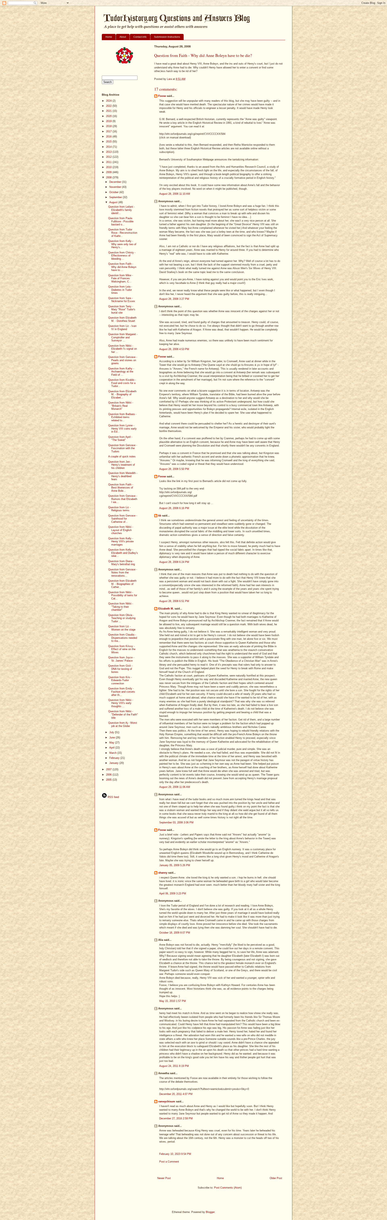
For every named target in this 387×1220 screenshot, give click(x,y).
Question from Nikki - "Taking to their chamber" (120, 606)
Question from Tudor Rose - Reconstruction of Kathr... (122, 232)
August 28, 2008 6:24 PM (174, 561)
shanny (162, 872)
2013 (109, 151)
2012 (109, 156)
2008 (109, 177)
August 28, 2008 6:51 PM (174, 601)
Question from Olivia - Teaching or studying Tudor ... (121, 618)
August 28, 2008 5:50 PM (174, 468)
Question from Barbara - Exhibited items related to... (122, 417)
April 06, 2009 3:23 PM (172, 893)
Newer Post (164, 1178)
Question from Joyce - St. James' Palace (121, 659)
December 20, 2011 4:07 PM (175, 1094)
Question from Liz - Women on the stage (121, 628)
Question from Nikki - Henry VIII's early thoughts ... (120, 703)
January (114, 762)
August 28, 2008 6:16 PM (174, 508)
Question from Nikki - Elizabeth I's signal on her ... (122, 348)
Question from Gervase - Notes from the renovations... (122, 572)
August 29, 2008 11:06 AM (174, 786)
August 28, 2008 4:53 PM (174, 349)
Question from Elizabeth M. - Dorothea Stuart (122, 319)
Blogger (210, 1212)
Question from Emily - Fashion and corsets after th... (121, 691)
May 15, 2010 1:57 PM (172, 1001)
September (116, 197)
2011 (109, 162)
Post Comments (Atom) (228, 1187)
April (112, 747)
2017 (109, 131)
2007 (109, 769)
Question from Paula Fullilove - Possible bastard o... (120, 221)
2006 (109, 774)
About (123, 37)
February (114, 757)
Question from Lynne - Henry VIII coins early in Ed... (122, 428)
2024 (109, 100)
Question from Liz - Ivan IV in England (122, 327)
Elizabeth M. (166, 608)
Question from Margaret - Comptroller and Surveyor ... (122, 337)
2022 (109, 105)
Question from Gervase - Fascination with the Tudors (122, 448)
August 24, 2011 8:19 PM (174, 1065)
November (115, 186)
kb (159, 515)
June (112, 737)
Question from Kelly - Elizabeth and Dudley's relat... (123, 552)
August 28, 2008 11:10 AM (174, 193)
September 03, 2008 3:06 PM (176, 822)
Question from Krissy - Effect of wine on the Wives (121, 649)
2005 (109, 779)
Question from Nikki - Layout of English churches (120, 530)
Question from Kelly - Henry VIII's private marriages (121, 541)
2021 (109, 110)
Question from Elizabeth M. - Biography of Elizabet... (122, 394)
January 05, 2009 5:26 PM (174, 865)
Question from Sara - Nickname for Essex (121, 300)
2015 (109, 141)
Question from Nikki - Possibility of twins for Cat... (122, 595)
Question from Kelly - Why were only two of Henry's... (122, 244)
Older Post (276, 1178)
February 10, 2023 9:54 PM (175, 1153)
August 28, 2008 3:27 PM (174, 298)
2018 (109, 126)
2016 (109, 136)
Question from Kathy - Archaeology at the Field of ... (121, 371)
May (112, 742)
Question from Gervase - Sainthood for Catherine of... (122, 518)
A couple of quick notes (122, 456)
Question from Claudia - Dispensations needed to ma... (122, 637)
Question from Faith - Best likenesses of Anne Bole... (120, 487)
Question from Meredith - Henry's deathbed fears (122, 476)
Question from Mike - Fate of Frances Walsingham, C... (120, 278)
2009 (109, 172)
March (113, 752)
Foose (162, 95)
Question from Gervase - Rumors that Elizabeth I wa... (122, 499)
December (115, 181)
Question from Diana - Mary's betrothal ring (121, 563)
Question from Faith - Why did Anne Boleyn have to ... (122, 267)
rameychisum (166, 1101)
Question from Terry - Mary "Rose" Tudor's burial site (121, 309)
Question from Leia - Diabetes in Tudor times (120, 289)
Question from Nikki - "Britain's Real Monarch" (120, 405)
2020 (109, 116)
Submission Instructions (167, 37)
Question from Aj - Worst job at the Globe (122, 724)
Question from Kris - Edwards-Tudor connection (120, 680)
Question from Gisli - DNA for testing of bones (120, 668)
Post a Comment (169, 1161)
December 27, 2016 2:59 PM (176, 1118)
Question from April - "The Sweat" (120, 438)
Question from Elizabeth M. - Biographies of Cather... (122, 584)
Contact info (140, 37)
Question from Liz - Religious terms (119, 509)
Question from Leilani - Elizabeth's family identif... (121, 209)
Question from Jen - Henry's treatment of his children (121, 464)
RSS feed (113, 797)
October (114, 192)
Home (108, 37)
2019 (109, 121)
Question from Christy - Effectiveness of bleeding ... (121, 255)
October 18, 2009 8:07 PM (174, 932)
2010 (109, 167)
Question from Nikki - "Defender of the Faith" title (123, 714)
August (113, 202)
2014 (109, 146)
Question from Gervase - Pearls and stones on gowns (122, 360)
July (112, 732)
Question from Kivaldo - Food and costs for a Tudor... (122, 383)
